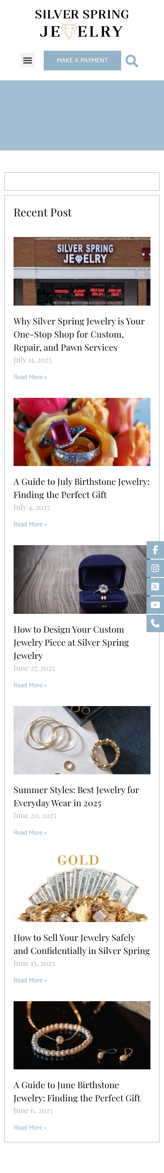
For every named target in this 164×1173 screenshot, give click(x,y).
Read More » (30, 377)
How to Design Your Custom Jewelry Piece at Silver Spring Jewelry (71, 642)
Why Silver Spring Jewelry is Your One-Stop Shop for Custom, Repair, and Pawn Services (79, 334)
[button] (28, 60)
